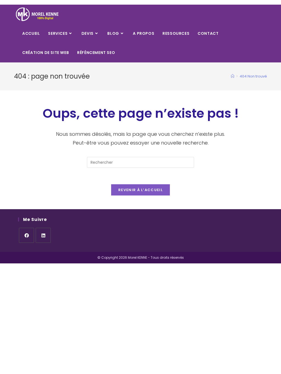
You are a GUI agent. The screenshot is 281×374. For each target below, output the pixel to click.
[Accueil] (232, 76)
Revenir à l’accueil (140, 189)
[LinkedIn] (43, 235)
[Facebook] (26, 235)
